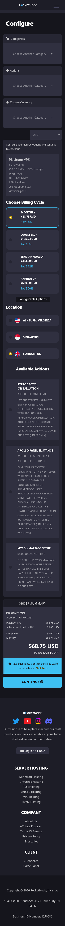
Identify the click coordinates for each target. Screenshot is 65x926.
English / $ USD (34, 751)
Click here (42, 668)
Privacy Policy (31, 836)
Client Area (31, 861)
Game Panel (31, 866)
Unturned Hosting (31, 782)
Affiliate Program (31, 826)
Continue (31, 682)
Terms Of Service (31, 831)
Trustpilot (31, 841)
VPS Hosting (31, 797)
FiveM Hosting (31, 802)
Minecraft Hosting (31, 777)
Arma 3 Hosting (31, 792)
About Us (31, 821)
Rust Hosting (31, 787)
